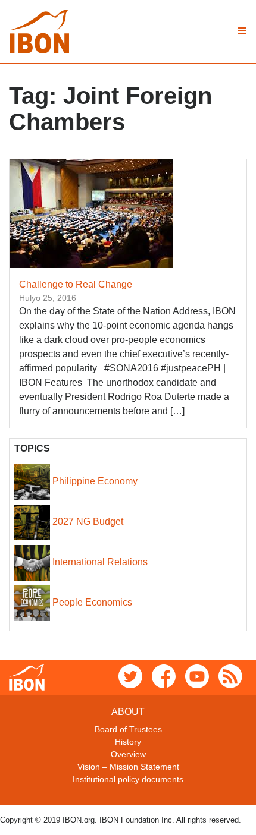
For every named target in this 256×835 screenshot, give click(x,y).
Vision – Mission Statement (128, 766)
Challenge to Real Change (75, 284)
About (128, 712)
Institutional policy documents (128, 779)
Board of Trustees (128, 729)
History (128, 741)
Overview (128, 754)
